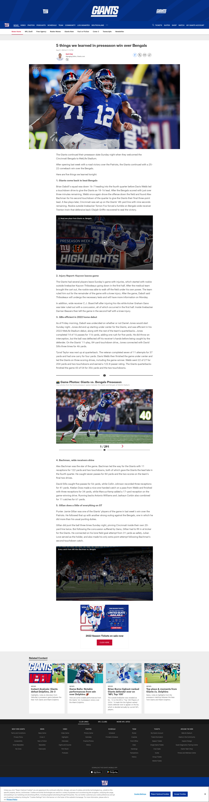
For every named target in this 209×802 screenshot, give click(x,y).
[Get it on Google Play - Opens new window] (112, 773)
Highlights (65, 737)
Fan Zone (18, 749)
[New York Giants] (104, 783)
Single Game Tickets (157, 745)
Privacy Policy (18, 737)
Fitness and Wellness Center (187, 753)
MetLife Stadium (187, 733)
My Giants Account (157, 733)
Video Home (65, 733)
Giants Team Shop (187, 749)
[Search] (153, 25)
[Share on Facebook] (135, 56)
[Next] (122, 446)
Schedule (112, 733)
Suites (157, 753)
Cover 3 (42, 737)
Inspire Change (187, 741)
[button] (104, 242)
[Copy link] (149, 55)
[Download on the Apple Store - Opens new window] (96, 772)
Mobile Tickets (157, 761)
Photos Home (88, 733)
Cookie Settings (140, 794)
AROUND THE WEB (187, 729)
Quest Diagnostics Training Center (187, 745)
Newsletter (42, 745)
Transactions (134, 753)
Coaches (134, 737)
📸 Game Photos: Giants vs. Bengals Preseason (89, 382)
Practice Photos (88, 741)
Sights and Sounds (65, 745)
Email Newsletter (18, 745)
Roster (134, 733)
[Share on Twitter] (140, 56)
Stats (134, 745)
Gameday (88, 737)
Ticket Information (157, 737)
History (88, 745)
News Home (42, 733)
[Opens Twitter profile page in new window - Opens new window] (67, 59)
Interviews (65, 741)
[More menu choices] (107, 25)
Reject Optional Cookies (160, 794)
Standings (134, 749)
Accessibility (18, 741)
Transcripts (42, 749)
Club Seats (157, 749)
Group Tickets (157, 757)
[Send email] (145, 56)
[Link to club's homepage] (7, 25)
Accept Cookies (180, 794)
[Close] (205, 794)
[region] (104, 794)
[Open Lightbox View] (104, 421)
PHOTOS (88, 729)
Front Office (134, 741)
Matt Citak (69, 54)
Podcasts (65, 753)
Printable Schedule (112, 737)
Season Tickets (157, 741)
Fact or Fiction (42, 741)
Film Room (65, 749)
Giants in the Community (187, 737)
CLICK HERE (104, 642)
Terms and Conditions (18, 733)
